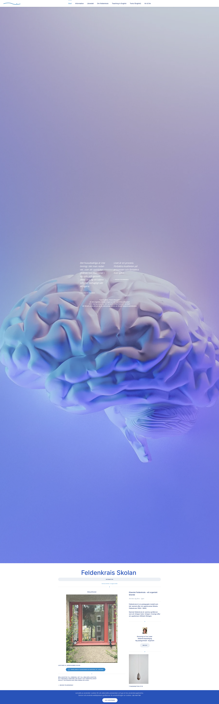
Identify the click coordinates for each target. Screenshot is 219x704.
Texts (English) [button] (135, 3)
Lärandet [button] (90, 3)
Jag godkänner (110, 700)
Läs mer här (136, 695)
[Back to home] (12, 3)
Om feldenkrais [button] (102, 3)
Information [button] (79, 3)
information (109, 579)
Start (70, 3)
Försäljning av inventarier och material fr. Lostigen (87, 669)
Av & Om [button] (147, 3)
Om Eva (145, 645)
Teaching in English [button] (119, 3)
